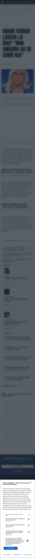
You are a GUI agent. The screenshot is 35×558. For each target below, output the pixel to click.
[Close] (31, 483)
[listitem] (17, 515)
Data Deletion (7, 554)
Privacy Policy (28, 554)
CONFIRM (10, 548)
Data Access (17, 554)
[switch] (28, 519)
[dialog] (17, 519)
